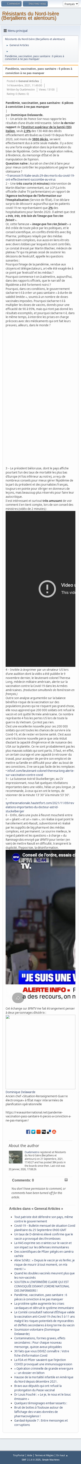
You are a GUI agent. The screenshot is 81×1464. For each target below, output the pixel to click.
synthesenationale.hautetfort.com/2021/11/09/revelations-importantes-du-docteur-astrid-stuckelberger (40, 807)
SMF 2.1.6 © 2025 (31, 1459)
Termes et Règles (44, 1455)
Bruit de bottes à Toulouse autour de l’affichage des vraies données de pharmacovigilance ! (38, 1412)
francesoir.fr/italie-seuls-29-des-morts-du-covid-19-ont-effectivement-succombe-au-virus (40, 178)
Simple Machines (51, 1459)
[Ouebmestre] (17, 1158)
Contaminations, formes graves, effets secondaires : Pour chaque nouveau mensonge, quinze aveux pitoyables (39, 1342)
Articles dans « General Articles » (36, 1208)
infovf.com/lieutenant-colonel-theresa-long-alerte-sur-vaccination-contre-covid (40, 773)
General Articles (28, 81)
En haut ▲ (62, 1455)
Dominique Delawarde (20, 1092)
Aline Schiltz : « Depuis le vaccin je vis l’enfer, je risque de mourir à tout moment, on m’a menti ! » (44, 1264)
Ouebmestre (27, 89)
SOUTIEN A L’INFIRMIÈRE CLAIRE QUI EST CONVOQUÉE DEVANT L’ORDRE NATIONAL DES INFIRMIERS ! (42, 1286)
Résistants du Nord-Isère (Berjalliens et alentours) (30, 16)
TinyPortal (18, 1455)
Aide (29, 1455)
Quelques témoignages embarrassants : (40, 1403)
